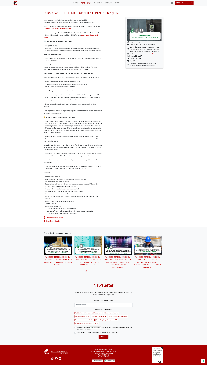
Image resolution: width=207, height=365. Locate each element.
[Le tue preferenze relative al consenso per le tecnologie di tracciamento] (203, 361)
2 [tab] (89, 271)
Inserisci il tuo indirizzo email (103, 301)
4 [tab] (95, 271)
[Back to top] (195, 362)
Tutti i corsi (85, 3)
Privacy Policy (96, 327)
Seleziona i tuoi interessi (103, 309)
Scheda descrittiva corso (54, 218)
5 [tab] (99, 271)
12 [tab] (121, 271)
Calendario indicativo (52, 221)
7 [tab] (105, 271)
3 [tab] (92, 271)
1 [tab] (86, 271)
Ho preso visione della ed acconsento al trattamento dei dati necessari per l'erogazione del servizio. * (104, 328)
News (117, 3)
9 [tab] (112, 271)
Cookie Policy (110, 360)
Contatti (108, 3)
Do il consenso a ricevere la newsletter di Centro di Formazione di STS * (97, 332)
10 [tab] (115, 271)
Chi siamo (98, 3)
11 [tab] (118, 271)
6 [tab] (102, 271)
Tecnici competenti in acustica (145, 54)
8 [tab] (108, 271)
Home (75, 3)
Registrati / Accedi (184, 3)
